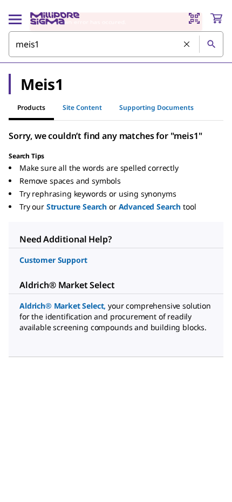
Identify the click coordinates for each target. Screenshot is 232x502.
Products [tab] (31, 107)
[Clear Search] (187, 44)
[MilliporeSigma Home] (54, 18)
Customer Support (53, 260)
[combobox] (116, 44)
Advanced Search (150, 206)
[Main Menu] (15, 18)
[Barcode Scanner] (194, 18)
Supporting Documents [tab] (156, 107)
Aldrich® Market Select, (62, 306)
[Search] (211, 44)
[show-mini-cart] (216, 18)
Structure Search (76, 206)
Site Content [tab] (82, 107)
